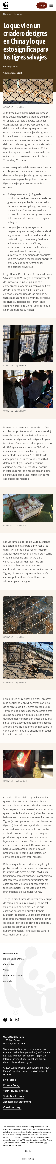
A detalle (7, 981)
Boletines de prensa (13, 958)
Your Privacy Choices (15, 1090)
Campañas (8, 964)
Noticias (7, 14)
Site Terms (9, 1079)
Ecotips (41, 5)
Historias (18, 14)
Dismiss (28, 1151)
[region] (28, 1141)
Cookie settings (12, 1107)
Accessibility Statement (17, 1101)
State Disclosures (13, 1096)
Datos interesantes (13, 975)
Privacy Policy (11, 1085)
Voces (6, 969)
